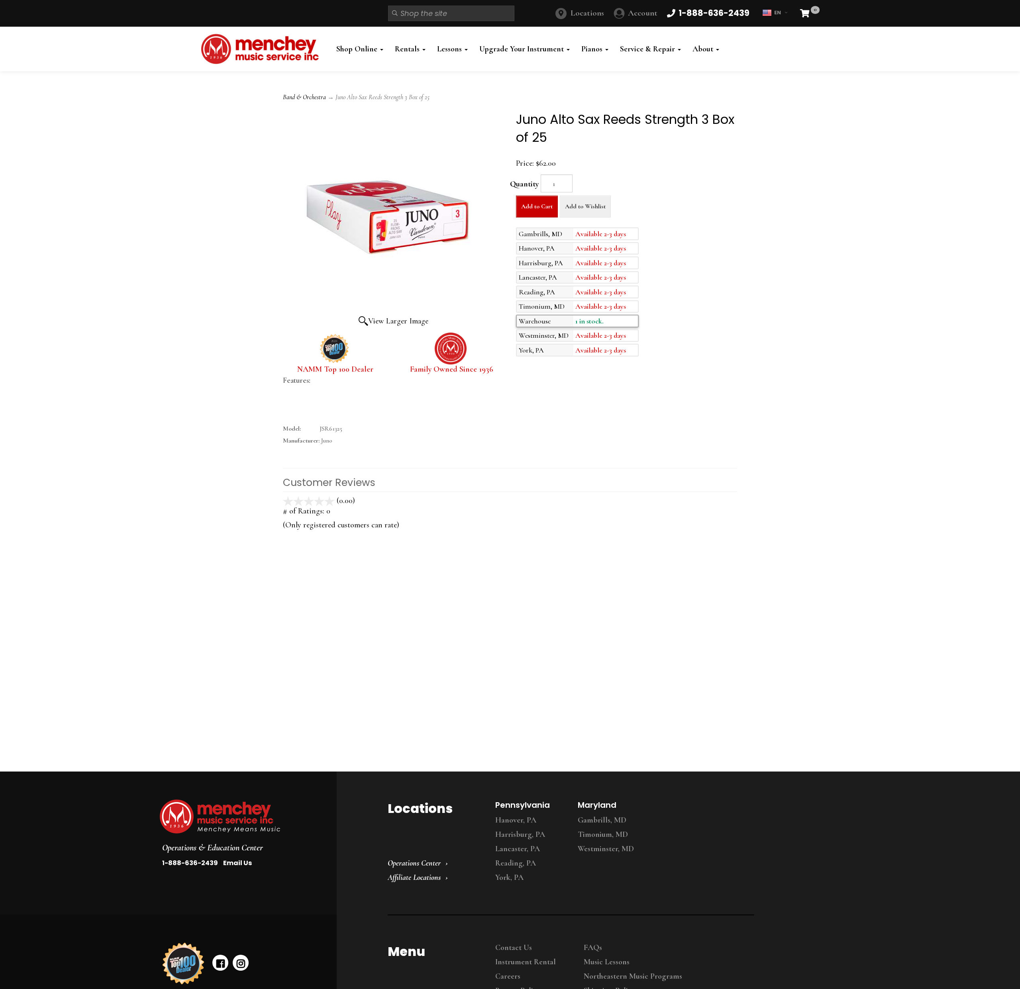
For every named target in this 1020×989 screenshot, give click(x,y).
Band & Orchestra (304, 97)
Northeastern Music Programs (633, 976)
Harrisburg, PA (520, 834)
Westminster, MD (606, 849)
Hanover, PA (515, 820)
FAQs (593, 947)
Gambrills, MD (602, 820)
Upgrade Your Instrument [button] (522, 49)
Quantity (524, 184)
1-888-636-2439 (190, 863)
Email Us (237, 863)
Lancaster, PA (517, 849)
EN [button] (777, 12)
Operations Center (414, 863)
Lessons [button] (450, 49)
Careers (507, 976)
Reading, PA (515, 863)
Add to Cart (537, 206)
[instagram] (241, 963)
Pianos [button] (592, 49)
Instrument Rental (525, 962)
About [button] (703, 49)
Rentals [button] (408, 49)
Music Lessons (607, 962)
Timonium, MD (603, 834)
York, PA (509, 877)
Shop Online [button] (357, 49)
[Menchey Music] (241, 816)
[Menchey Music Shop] (262, 49)
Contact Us (513, 947)
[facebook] (220, 963)
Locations (587, 13)
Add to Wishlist (585, 206)
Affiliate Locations (414, 877)
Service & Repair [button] (648, 49)
